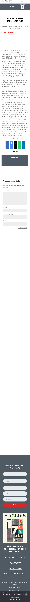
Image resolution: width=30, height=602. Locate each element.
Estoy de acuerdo (15, 599)
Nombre (5, 207)
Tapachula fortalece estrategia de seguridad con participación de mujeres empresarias (14, 434)
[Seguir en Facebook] (5, 557)
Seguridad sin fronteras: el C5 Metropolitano (13, 399)
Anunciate (16, 568)
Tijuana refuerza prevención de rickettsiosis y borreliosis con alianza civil (15, 297)
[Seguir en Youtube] (13, 557)
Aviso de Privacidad (15, 574)
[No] (28, 596)
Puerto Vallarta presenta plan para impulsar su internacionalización (14, 264)
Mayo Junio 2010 (20, 26)
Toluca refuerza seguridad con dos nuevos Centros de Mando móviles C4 (15, 366)
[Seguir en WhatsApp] (24, 557)
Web (4, 221)
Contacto (15, 563)
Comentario (6, 190)
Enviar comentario (22, 227)
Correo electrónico (8, 214)
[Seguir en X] (9, 557)
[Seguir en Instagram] (17, 557)
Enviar (15, 505)
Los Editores (7, 26)
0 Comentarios (16, 28)
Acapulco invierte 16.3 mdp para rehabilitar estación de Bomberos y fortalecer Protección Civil (14, 333)
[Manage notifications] (26, 594)
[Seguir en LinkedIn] (20, 557)
